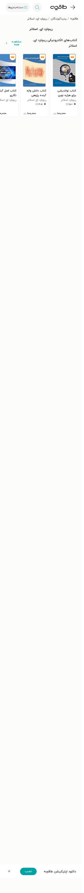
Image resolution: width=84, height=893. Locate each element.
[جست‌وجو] (37, 7)
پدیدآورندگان (58, 19)
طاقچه (74, 19)
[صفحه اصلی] (58, 7)
